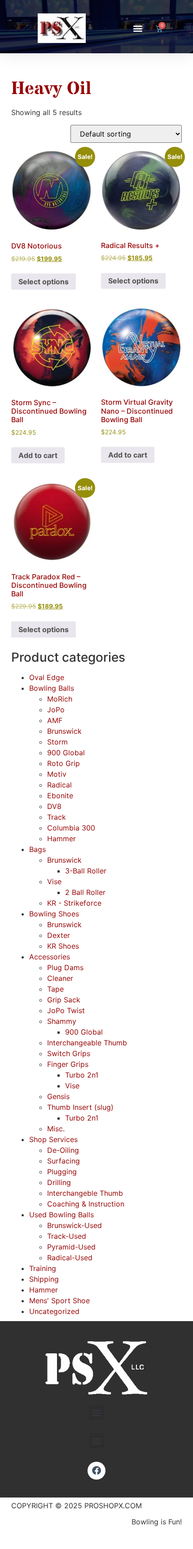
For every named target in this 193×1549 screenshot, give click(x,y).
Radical (59, 784)
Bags (37, 849)
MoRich (59, 698)
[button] (137, 28)
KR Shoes (63, 945)
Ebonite (60, 795)
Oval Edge (46, 677)
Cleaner (60, 978)
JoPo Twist (66, 1010)
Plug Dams (65, 967)
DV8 (54, 806)
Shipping (44, 1279)
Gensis (58, 1096)
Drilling (59, 1182)
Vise (54, 881)
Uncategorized (54, 1311)
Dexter (58, 935)
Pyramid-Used (71, 1246)
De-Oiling (63, 1150)
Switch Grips (68, 1053)
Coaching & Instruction (85, 1203)
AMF (54, 720)
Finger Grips (67, 1064)
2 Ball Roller (85, 892)
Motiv (56, 774)
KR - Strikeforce (74, 903)
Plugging (62, 1171)
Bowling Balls (51, 688)
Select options (43, 281)
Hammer (61, 838)
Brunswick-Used (74, 1225)
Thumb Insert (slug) (80, 1107)
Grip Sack (63, 999)
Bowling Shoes (54, 913)
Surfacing (63, 1160)
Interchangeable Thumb (87, 1042)
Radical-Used (69, 1257)
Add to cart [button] (37, 455)
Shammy (61, 1021)
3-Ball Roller (85, 870)
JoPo (56, 709)
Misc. (56, 1128)
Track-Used (66, 1236)
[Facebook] (96, 1471)
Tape (55, 988)
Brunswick (64, 731)
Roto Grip (63, 763)
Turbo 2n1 (81, 1074)
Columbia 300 (71, 827)
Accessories (49, 956)
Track (56, 817)
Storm (57, 741)
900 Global (66, 752)
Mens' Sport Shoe (59, 1300)
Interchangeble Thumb (85, 1193)
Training (42, 1268)
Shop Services (53, 1139)
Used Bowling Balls (61, 1214)
